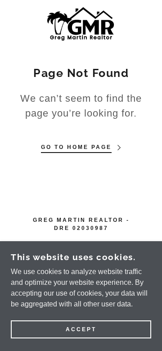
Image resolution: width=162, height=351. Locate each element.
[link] (81, 24)
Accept (81, 329)
